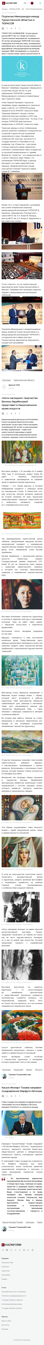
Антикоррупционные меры (12, 1304)
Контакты (5, 1325)
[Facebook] (15, 28)
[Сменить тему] (33, 3)
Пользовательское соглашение (14, 1292)
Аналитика (6, 1271)
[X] (19, 28)
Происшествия (7, 1262)
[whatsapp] (7, 28)
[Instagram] (3, 28)
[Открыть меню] (40, 3)
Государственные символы (12, 1300)
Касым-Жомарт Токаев (12, 1222)
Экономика (6, 1275)
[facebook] (15, 1250)
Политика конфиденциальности (14, 1296)
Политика (5, 1267)
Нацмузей (18, 1070)
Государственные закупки (12, 1308)
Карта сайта (6, 1321)
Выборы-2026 (14, 9)
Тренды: (5, 9)
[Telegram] (11, 28)
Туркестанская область (24, 380)
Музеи (29, 1070)
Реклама (5, 1329)
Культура (6, 380)
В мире (4, 1279)
